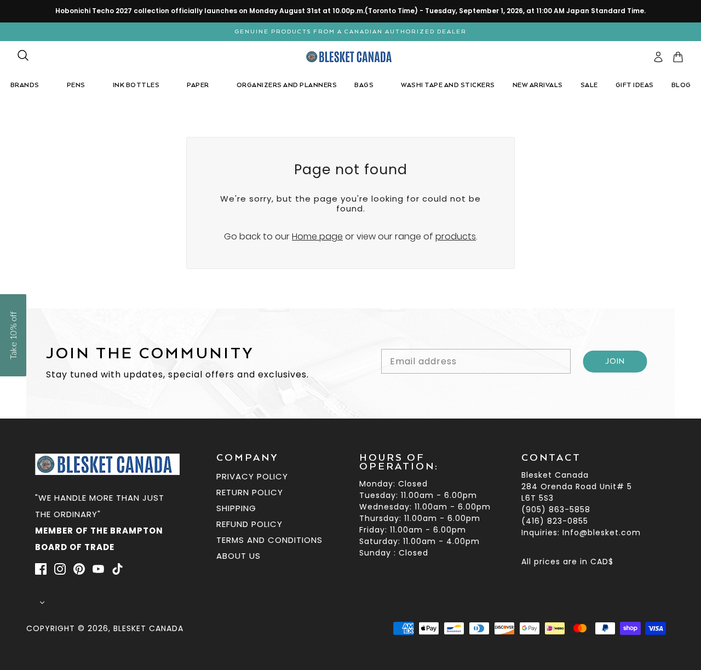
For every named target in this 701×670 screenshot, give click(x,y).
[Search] (23, 55)
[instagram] (60, 568)
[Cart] (678, 56)
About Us (238, 556)
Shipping (236, 508)
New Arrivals (538, 85)
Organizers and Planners (287, 85)
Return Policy (249, 492)
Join (615, 361)
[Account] (658, 56)
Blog (681, 85)
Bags (364, 85)
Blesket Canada (148, 628)
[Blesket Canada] (351, 57)
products (455, 236)
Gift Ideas (635, 85)
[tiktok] (117, 568)
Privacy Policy (252, 476)
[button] (13, 335)
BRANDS (24, 85)
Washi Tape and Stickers (448, 85)
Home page (317, 236)
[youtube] (98, 568)
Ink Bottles (136, 85)
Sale (589, 85)
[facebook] (41, 568)
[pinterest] (79, 568)
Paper (198, 85)
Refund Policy (249, 524)
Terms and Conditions (269, 540)
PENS (76, 85)
